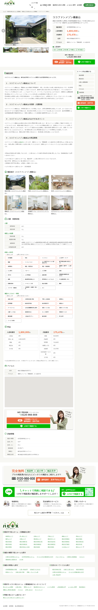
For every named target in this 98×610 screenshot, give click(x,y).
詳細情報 (81, 92)
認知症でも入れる (35, 569)
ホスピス (81, 557)
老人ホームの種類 (8, 587)
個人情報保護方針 (19, 606)
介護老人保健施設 (72, 557)
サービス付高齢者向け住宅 (76, 572)
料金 (80, 85)
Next (49, 31)
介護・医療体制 (83, 82)
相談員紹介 (82, 587)
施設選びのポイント (39, 587)
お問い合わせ (89, 5)
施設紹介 (81, 78)
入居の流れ (18, 587)
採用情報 (11, 606)
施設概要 (81, 75)
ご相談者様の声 (61, 587)
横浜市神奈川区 (56, 569)
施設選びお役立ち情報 (59, 5)
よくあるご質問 (71, 5)
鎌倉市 (21, 142)
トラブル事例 (51, 587)
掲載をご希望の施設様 (9, 589)
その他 (21, 559)
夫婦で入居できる (69, 569)
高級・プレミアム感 (32, 572)
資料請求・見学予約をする (52, 480)
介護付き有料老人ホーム (12, 557)
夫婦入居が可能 (20, 572)
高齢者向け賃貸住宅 (11, 559)
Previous (3, 31)
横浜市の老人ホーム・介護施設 (14, 11)
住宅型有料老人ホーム (28, 557)
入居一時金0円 (24, 569)
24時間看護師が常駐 (11, 569)
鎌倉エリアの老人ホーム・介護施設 (29, 11)
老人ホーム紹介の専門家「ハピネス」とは (49, 513)
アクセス (81, 89)
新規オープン (9, 572)
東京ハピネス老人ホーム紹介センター (13, 597)
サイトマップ (38, 589)
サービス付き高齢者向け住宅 (45, 557)
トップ (4, 11)
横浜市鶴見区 (80, 569)
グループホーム (60, 557)
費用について (27, 587)
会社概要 (79, 5)
